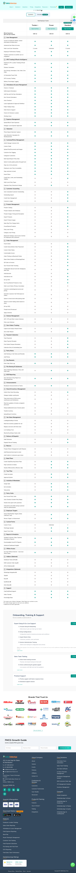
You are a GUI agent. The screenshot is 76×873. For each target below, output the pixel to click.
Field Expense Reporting (9, 831)
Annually (42, 14)
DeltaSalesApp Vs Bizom (64, 798)
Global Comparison (62, 795)
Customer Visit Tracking (9, 840)
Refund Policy (19, 871)
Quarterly (30, 14)
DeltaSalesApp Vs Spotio (64, 809)
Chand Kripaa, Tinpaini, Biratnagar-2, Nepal (11, 776)
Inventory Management (63, 787)
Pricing (31, 7)
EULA (24, 871)
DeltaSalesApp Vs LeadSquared (62, 812)
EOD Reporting (7, 849)
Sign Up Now (35, 29)
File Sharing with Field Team (10, 846)
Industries (25, 7)
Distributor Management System (63, 777)
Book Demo (68, 7)
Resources (45, 7)
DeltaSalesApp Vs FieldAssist (62, 802)
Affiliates (34, 773)
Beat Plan (5, 834)
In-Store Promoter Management (62, 772)
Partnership (53, 7)
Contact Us (35, 776)
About (11, 7)
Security (29, 871)
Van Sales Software (62, 769)
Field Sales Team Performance (11, 852)
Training (34, 809)
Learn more (19, 650)
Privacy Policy (11, 871)
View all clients (37, 730)
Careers (34, 764)
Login (61, 7)
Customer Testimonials (38, 789)
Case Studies (35, 792)
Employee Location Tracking (10, 822)
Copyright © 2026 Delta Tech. (61, 871)
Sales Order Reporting (9, 825)
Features (34, 803)
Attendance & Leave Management (12, 828)
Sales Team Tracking (62, 766)
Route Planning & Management (11, 837)
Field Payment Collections (10, 843)
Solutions (17, 7)
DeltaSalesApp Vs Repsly (64, 806)
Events (33, 767)
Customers (35, 786)
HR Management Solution (64, 784)
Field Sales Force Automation (61, 762)
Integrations (38, 7)
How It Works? (36, 806)
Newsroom (35, 795)
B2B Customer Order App (64, 781)
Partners (34, 770)
